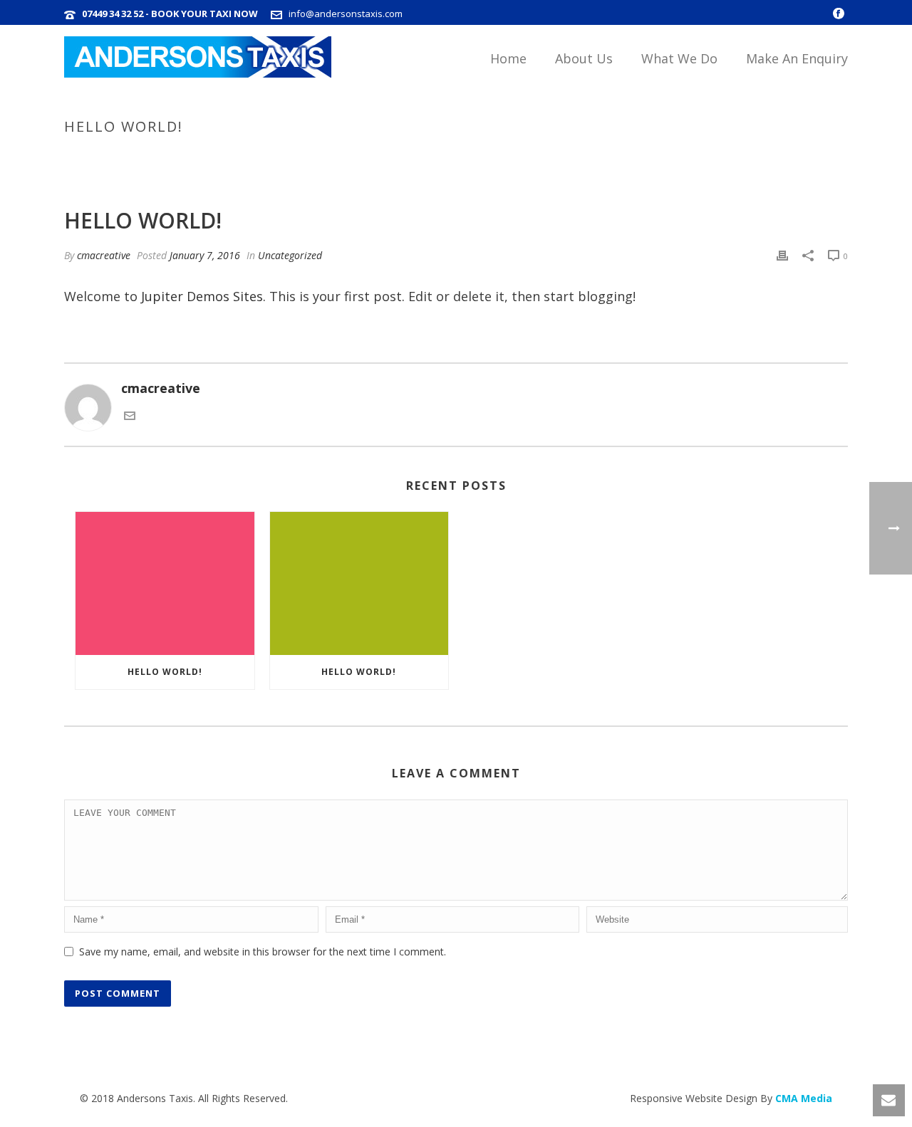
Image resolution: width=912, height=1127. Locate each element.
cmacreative (103, 255)
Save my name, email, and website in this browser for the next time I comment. (262, 951)
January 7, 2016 (205, 255)
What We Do (679, 58)
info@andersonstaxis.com (346, 13)
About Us (584, 58)
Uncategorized (727, 157)
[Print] (782, 255)
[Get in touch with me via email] (129, 416)
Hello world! (165, 672)
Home (508, 58)
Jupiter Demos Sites (202, 296)
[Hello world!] (165, 583)
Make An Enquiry (797, 58)
